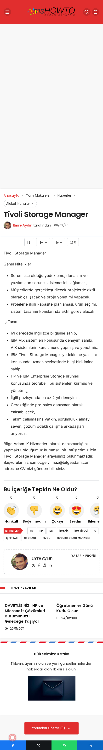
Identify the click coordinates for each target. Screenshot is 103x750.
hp (41, 531)
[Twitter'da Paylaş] (39, 745)
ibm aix (64, 531)
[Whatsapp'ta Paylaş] (64, 745)
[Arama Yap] (87, 12)
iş (95, 531)
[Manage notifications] (12, 737)
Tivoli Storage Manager (73, 538)
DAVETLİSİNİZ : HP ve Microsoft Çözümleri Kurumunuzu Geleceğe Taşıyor (25, 613)
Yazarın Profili (83, 556)
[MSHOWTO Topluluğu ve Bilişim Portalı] (51, 11)
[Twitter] (33, 565)
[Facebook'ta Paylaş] (13, 745)
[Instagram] (44, 565)
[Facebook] (39, 565)
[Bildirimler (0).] (95, 12)
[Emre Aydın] (19, 562)
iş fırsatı (12, 538)
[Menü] (7, 12)
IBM (51, 531)
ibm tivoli (81, 531)
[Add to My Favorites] (29, 242)
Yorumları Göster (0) (49, 728)
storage (30, 538)
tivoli (46, 538)
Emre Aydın (22, 225)
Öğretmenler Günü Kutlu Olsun (74, 608)
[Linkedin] (50, 565)
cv (32, 531)
